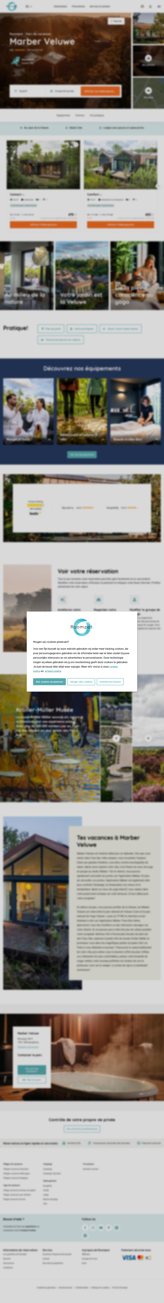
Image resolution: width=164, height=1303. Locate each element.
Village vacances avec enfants (17, 1195)
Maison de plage (50, 1199)
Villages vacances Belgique (15, 1178)
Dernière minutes (90, 1169)
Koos (84, 1263)
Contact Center (28, 1230)
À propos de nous (89, 1259)
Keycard (6, 1259)
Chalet (46, 1190)
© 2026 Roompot (119, 1288)
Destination (60, 6)
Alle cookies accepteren (49, 681)
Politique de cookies (100, 1288)
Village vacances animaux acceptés (19, 1190)
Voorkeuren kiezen (110, 681)
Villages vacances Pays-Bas (16, 1169)
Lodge (46, 1195)
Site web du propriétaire (53, 1263)
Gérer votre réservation (122, 328)
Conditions (8, 1268)
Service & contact (100, 6)
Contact (46, 1259)
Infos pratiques (84, 328)
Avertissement (65, 1288)
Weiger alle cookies (81, 681)
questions (31, 1226)
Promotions (78, 6)
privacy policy (53, 671)
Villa (45, 1204)
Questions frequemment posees (57, 1254)
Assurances (8, 1263)
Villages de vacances (13, 1164)
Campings (47, 1164)
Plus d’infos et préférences (82, 1129)
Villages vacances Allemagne (16, 1173)
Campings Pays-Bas (52, 1173)
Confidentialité (81, 1288)
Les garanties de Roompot (15, 1254)
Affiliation (86, 1254)
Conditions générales (46, 1288)
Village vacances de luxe (14, 1199)
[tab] (50, 738)
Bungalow (47, 1186)
